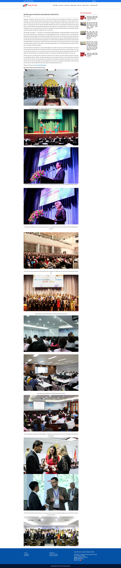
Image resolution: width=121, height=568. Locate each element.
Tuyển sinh (93, 5)
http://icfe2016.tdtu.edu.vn (40, 65)
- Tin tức (25, 552)
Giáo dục (61, 5)
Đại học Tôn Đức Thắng (28, 1)
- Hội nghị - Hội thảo (53, 554)
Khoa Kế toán (32, 5)
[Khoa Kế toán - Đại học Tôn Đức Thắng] (25, 4)
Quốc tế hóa (85, 5)
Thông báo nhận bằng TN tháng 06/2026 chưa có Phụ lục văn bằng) (92, 17)
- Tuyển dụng (51, 552)
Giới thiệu (55, 5)
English (93, 1)
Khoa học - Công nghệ (70, 5)
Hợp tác (79, 5)
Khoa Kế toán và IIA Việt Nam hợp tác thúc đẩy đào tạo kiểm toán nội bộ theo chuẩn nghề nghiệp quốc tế (92, 25)
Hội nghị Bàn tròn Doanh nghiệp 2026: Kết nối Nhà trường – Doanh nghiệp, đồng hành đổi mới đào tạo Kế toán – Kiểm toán (92, 34)
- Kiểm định (26, 555)
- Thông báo (26, 554)
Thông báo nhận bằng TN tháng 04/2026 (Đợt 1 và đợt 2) (92, 54)
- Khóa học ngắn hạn (53, 555)
